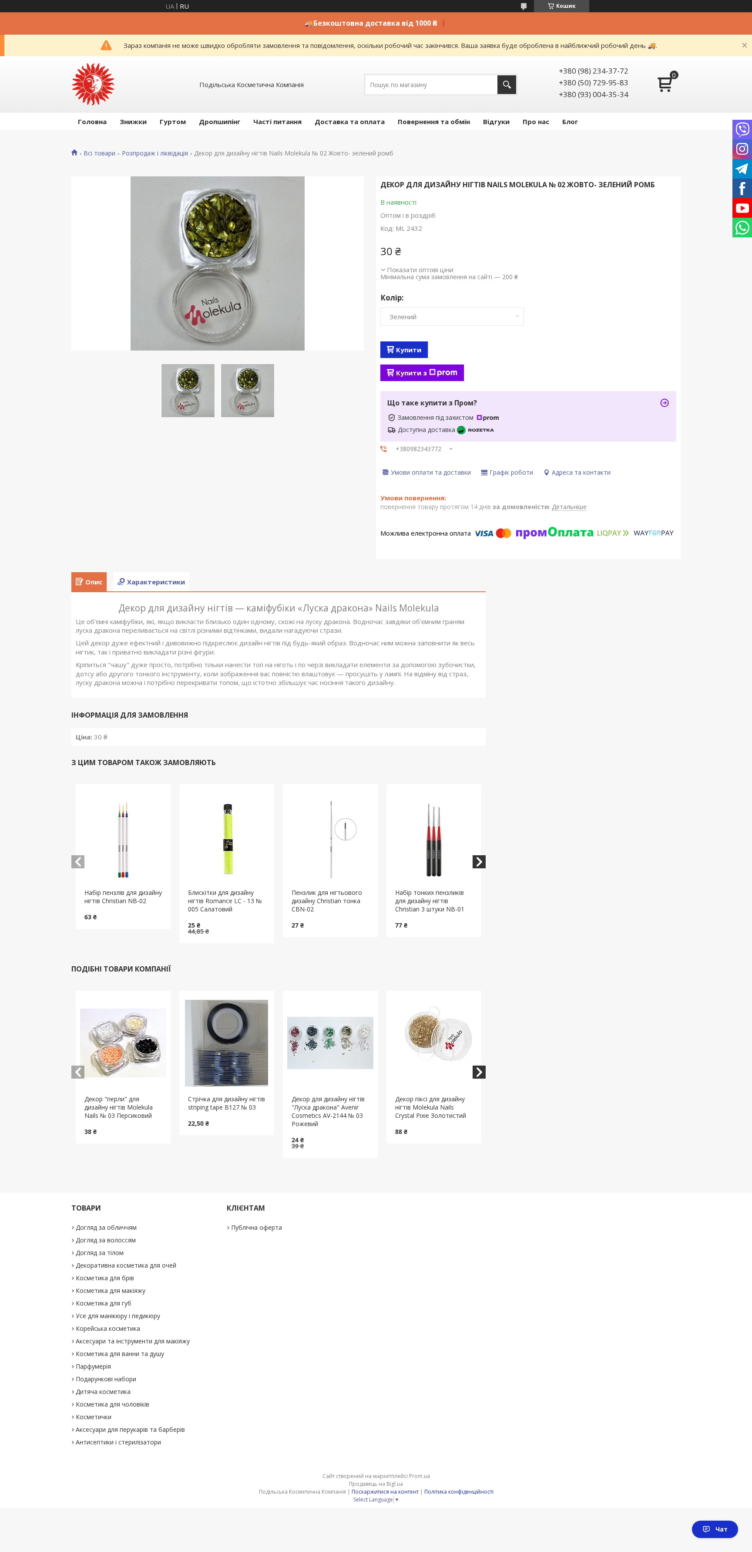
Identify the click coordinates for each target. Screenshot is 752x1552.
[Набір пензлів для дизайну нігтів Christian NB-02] (123, 836)
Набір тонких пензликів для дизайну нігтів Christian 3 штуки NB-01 (429, 900)
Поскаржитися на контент (385, 1491)
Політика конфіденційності (459, 1491)
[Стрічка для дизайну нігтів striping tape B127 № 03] (227, 1042)
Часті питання (277, 121)
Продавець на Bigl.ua (376, 1484)
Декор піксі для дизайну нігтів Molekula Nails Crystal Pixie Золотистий (430, 1107)
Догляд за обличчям (106, 1227)
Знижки (133, 121)
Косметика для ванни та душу (120, 1354)
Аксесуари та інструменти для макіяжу (133, 1341)
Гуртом (173, 121)
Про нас (536, 121)
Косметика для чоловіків (112, 1404)
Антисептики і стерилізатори (118, 1442)
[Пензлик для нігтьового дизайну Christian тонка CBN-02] (330, 836)
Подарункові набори (106, 1379)
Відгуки (496, 121)
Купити (408, 349)
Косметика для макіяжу (110, 1290)
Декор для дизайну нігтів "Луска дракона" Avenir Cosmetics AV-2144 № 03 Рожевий (328, 1111)
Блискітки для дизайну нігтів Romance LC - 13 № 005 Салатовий (225, 900)
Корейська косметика (108, 1328)
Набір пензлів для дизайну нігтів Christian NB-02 (123, 896)
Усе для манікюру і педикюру (118, 1316)
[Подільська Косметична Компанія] (93, 84)
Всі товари (99, 153)
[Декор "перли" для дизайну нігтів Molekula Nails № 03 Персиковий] (123, 1042)
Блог (570, 121)
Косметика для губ (103, 1303)
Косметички (93, 1417)
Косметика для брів (105, 1278)
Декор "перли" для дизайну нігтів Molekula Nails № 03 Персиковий (118, 1107)
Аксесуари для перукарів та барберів (130, 1429)
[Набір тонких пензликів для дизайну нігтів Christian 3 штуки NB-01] (434, 836)
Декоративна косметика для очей (126, 1265)
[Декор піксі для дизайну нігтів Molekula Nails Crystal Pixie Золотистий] (434, 1042)
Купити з (411, 372)
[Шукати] (506, 84)
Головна (92, 121)
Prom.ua (419, 1476)
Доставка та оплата (350, 121)
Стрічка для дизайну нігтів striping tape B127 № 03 (226, 1103)
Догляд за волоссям (106, 1240)
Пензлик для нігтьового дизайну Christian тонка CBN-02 (327, 900)
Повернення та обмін (434, 121)
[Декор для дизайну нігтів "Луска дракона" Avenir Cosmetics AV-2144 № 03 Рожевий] (330, 1042)
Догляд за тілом (100, 1252)
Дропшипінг (219, 121)
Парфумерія (93, 1366)
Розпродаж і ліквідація (155, 153)
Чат (721, 1529)
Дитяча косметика (103, 1391)
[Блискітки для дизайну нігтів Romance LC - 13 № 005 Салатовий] (227, 836)
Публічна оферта (256, 1227)
